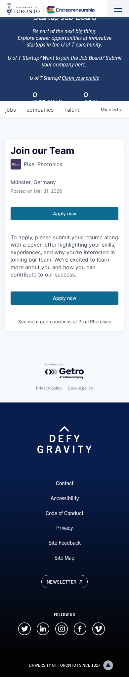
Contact (64, 483)
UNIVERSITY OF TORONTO (52, 664)
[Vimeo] (98, 627)
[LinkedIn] (43, 627)
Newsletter (62, 582)
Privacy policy (49, 388)
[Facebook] (80, 627)
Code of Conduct (64, 512)
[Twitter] (24, 627)
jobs (10, 109)
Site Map (64, 557)
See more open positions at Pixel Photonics (64, 321)
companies (40, 109)
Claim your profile (80, 77)
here (80, 64)
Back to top (108, 665)
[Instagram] (61, 627)
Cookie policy (80, 388)
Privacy (64, 527)
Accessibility (65, 498)
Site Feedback (65, 542)
